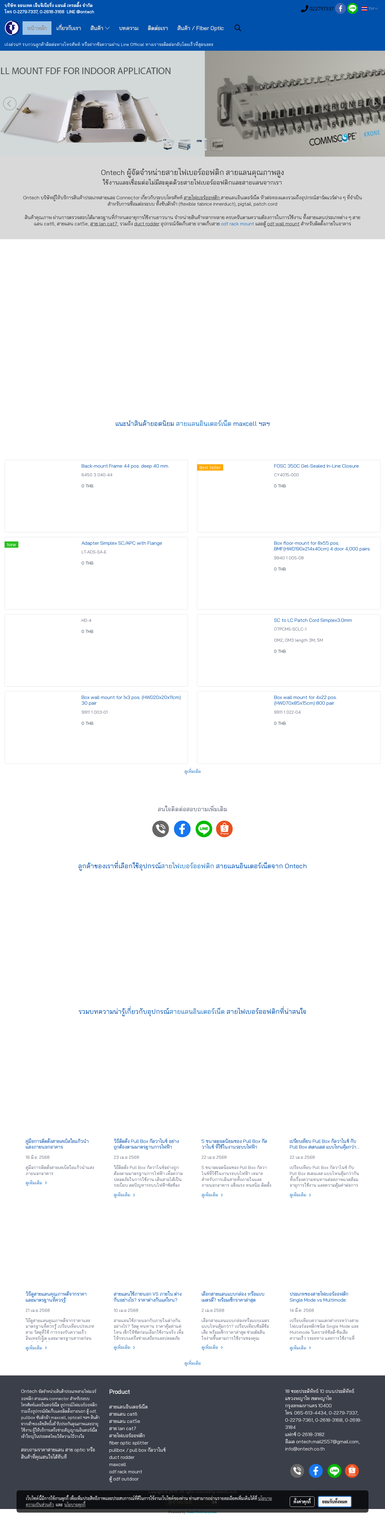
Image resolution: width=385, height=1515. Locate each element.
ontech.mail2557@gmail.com (327, 1441)
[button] (238, 28)
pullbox (117, 1450)
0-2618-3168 (329, 1420)
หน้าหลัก (37, 28)
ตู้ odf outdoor (124, 1479)
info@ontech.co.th (305, 1449)
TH (370, 8)
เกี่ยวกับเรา (68, 28)
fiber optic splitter (128, 1443)
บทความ (128, 28)
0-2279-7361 (299, 1420)
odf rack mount (237, 224)
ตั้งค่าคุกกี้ (302, 1501)
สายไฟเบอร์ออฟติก (208, 182)
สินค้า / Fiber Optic (200, 28)
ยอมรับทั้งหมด (334, 1501)
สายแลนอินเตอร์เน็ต (203, 423)
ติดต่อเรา (158, 28)
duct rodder (146, 224)
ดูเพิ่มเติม (192, 771)
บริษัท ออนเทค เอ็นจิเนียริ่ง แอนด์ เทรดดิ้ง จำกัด (49, 5)
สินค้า (98, 28)
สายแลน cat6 (123, 1414)
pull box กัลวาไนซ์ (148, 1450)
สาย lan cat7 (122, 1428)
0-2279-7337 (343, 1413)
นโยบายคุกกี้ (74, 1504)
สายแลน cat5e (124, 1421)
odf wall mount (283, 224)
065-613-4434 (310, 1413)
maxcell (117, 1464)
